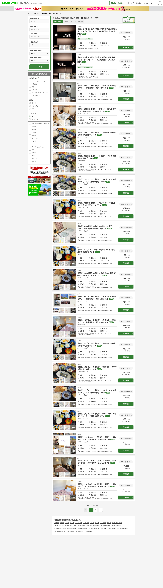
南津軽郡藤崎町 (106, 525)
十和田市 (86, 523)
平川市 (109, 523)
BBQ (33, 155)
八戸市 (67, 523)
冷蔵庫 (34, 135)
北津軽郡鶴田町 (82, 528)
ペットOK (35, 158)
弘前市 (62, 523)
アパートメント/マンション (40, 81)
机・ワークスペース (38, 147)
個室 (33, 109)
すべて (34, 103)
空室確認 (126, 47)
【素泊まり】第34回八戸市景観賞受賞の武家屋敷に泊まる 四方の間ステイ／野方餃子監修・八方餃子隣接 (97, 59)
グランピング (36, 95)
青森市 (56, 523)
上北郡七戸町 (92, 528)
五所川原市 (78, 523)
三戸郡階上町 (88, 531)
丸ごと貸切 (35, 106)
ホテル (34, 87)
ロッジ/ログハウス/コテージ (40, 92)
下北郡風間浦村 (69, 531)
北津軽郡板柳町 (72, 528)
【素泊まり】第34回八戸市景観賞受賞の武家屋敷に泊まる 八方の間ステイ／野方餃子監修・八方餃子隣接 (97, 31)
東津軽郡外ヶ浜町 (71, 525)
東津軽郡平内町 (117, 523)
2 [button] (95, 510)
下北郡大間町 (58, 531)
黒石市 (72, 523)
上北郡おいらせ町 (122, 528)
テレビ (34, 141)
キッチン (34, 126)
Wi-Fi (33, 144)
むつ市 (97, 523)
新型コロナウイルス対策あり (40, 123)
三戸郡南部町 (79, 531)
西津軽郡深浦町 (95, 525)
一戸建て (34, 84)
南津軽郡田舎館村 (60, 528)
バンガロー (35, 90)
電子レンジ (35, 138)
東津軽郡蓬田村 (59, 525)
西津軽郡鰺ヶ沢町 (83, 525)
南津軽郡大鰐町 (116, 525)
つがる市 (103, 523)
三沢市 (92, 523)
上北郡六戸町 (102, 528)
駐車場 (34, 161)
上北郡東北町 (111, 528)
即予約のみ (35, 119)
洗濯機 (34, 129)
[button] (101, 510)
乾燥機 (34, 132)
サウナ (34, 152)
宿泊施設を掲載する (117, 3)
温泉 (33, 150)
